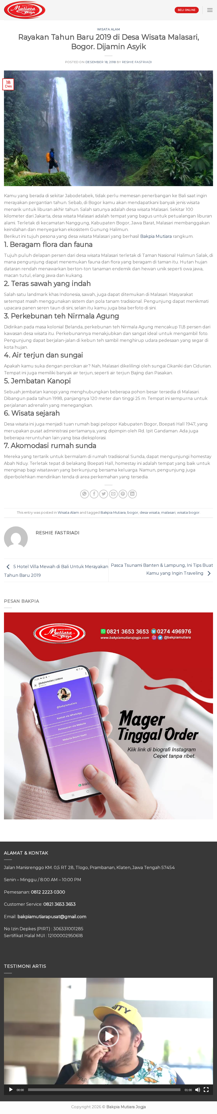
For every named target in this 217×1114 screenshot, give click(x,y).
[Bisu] (197, 1089)
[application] (108, 1036)
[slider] (104, 1089)
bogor (132, 512)
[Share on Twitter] (103, 494)
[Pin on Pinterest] (123, 494)
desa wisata (150, 512)
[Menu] (210, 9)
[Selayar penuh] (206, 1089)
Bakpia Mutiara (156, 236)
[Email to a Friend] (113, 494)
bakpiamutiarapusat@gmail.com (51, 916)
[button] (108, 1036)
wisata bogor (188, 512)
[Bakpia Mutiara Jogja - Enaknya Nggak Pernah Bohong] (25, 10)
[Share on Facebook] (94, 494)
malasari (168, 512)
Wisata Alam (108, 29)
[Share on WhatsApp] (84, 494)
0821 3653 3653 (59, 904)
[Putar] (10, 1089)
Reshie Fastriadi (137, 62)
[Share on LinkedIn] (132, 494)
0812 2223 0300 (48, 892)
